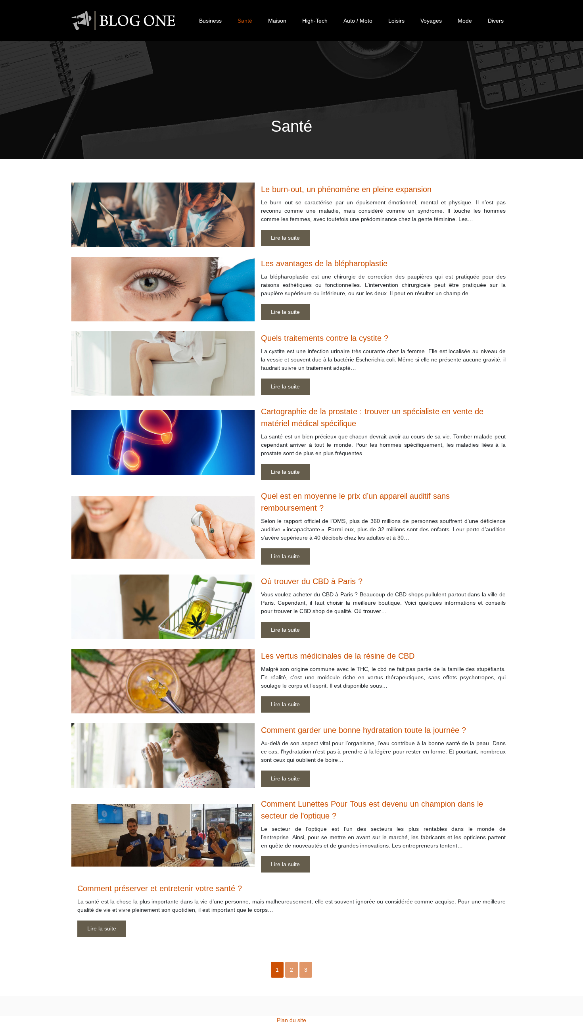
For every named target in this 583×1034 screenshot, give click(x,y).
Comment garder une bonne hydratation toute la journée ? (363, 730)
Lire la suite (285, 237)
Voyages (431, 20)
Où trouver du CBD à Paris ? (311, 581)
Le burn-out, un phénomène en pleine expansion (346, 189)
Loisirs (396, 20)
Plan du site (291, 1020)
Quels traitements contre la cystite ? (324, 338)
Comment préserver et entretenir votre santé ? (159, 888)
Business (210, 20)
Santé (245, 20)
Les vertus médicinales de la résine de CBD (337, 656)
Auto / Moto (357, 20)
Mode (465, 20)
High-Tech (315, 20)
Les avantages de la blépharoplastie (324, 263)
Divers (496, 20)
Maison (277, 20)
